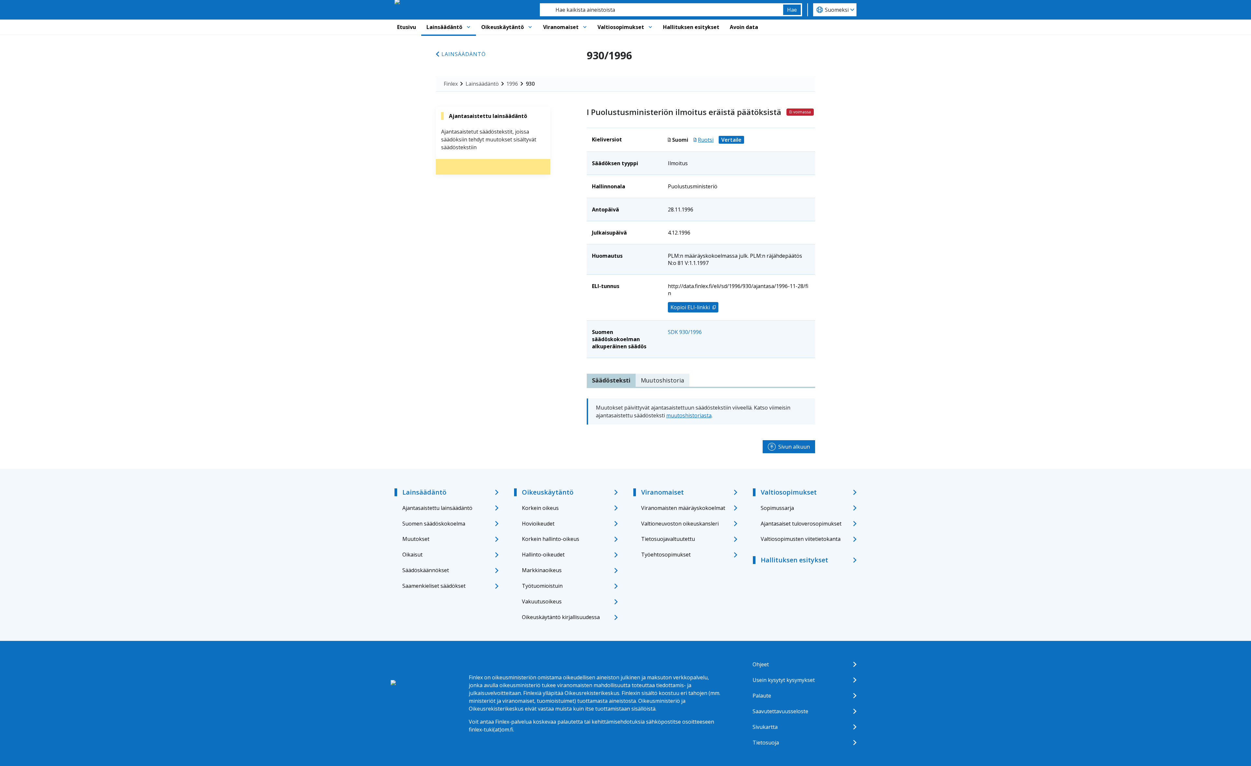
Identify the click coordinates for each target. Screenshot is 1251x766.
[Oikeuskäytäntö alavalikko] (530, 27)
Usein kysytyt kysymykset (784, 680)
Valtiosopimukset (620, 27)
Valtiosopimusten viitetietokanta (801, 538)
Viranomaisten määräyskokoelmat (683, 508)
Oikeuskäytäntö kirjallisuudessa (561, 617)
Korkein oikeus (540, 508)
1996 (512, 83)
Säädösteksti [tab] (611, 380)
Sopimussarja (777, 508)
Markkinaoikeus (542, 570)
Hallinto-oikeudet (543, 554)
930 (530, 83)
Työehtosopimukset (666, 554)
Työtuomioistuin (542, 585)
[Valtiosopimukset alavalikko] (650, 27)
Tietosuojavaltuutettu (668, 538)
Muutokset (415, 538)
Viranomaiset (561, 27)
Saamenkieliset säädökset (434, 585)
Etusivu (406, 27)
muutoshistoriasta (689, 415)
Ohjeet (761, 664)
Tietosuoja (766, 742)
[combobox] (661, 9)
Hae (792, 9)
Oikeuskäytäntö (502, 27)
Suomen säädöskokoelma (433, 523)
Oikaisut (412, 554)
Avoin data (744, 27)
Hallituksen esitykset (691, 27)
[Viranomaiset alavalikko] (585, 27)
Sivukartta (765, 726)
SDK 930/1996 (685, 332)
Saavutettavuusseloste (780, 711)
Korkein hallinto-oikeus (550, 538)
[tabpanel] (701, 411)
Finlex (451, 83)
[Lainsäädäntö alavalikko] (468, 27)
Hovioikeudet (538, 523)
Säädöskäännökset (425, 570)
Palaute (762, 695)
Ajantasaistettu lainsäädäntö (437, 508)
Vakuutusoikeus (542, 601)
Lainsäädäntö (444, 27)
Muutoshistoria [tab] (662, 380)
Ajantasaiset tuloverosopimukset (801, 523)
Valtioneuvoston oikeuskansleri (680, 523)
